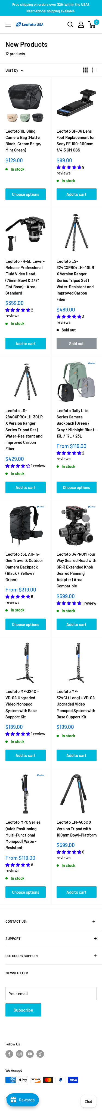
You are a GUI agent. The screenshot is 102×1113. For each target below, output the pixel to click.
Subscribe (23, 1009)
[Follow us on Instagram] (19, 1054)
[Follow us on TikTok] (40, 1054)
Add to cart (76, 194)
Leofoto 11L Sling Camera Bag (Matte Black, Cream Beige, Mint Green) (23, 141)
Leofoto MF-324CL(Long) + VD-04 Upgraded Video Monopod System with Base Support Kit (76, 704)
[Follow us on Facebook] (9, 1054)
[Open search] (70, 25)
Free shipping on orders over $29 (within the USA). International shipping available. (51, 7)
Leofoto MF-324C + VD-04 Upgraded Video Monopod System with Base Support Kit (22, 704)
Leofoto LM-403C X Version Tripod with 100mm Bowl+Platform (77, 828)
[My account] (81, 25)
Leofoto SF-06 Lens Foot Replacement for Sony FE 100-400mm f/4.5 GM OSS (76, 141)
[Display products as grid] (85, 70)
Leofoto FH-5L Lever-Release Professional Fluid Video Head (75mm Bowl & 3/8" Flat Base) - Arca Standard (25, 277)
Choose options (25, 194)
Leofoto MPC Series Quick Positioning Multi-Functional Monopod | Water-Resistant (23, 835)
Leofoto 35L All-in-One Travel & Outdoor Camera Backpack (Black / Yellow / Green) (24, 567)
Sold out (76, 343)
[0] (92, 24)
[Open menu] (8, 25)
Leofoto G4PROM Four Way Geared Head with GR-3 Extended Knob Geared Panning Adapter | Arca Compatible (76, 570)
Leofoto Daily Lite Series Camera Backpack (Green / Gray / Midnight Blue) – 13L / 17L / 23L (77, 423)
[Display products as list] (94, 70)
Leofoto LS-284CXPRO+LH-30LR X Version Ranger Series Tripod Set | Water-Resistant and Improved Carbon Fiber (24, 429)
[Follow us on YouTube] (30, 1054)
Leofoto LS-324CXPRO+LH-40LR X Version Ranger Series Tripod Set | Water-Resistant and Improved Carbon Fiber (75, 280)
